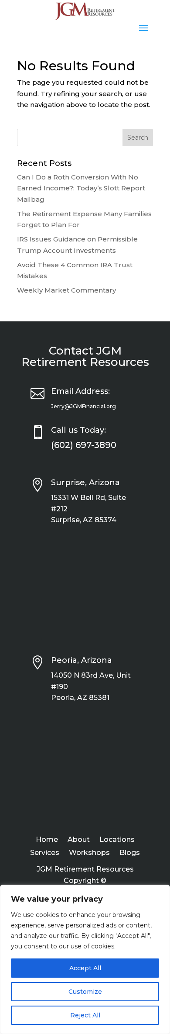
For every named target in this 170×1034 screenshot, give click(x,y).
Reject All (85, 1015)
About (79, 840)
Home (47, 840)
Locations (117, 840)
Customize (85, 992)
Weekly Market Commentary (66, 290)
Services (44, 853)
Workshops (89, 853)
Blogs (129, 853)
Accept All (85, 968)
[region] (85, 959)
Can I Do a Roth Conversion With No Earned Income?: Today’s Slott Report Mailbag (81, 188)
